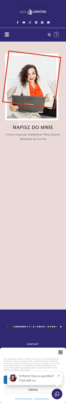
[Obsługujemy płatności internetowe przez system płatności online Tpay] (33, 327)
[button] (60, 352)
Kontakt (33, 344)
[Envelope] (48, 22)
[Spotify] (42, 22)
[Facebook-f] (17, 22)
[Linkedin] (36, 22)
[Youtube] (23, 22)
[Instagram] (29, 22)
